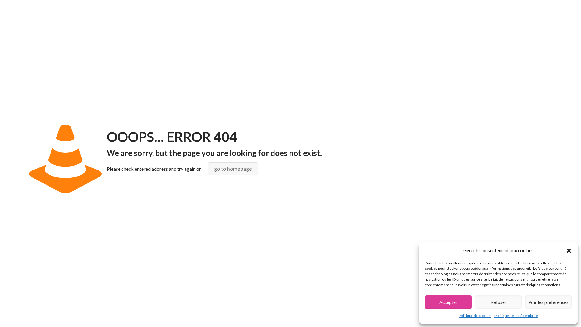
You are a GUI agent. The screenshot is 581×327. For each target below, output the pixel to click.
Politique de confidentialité (516, 315)
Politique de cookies (475, 315)
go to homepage (233, 168)
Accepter (448, 302)
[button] (569, 251)
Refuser (499, 302)
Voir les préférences (548, 302)
